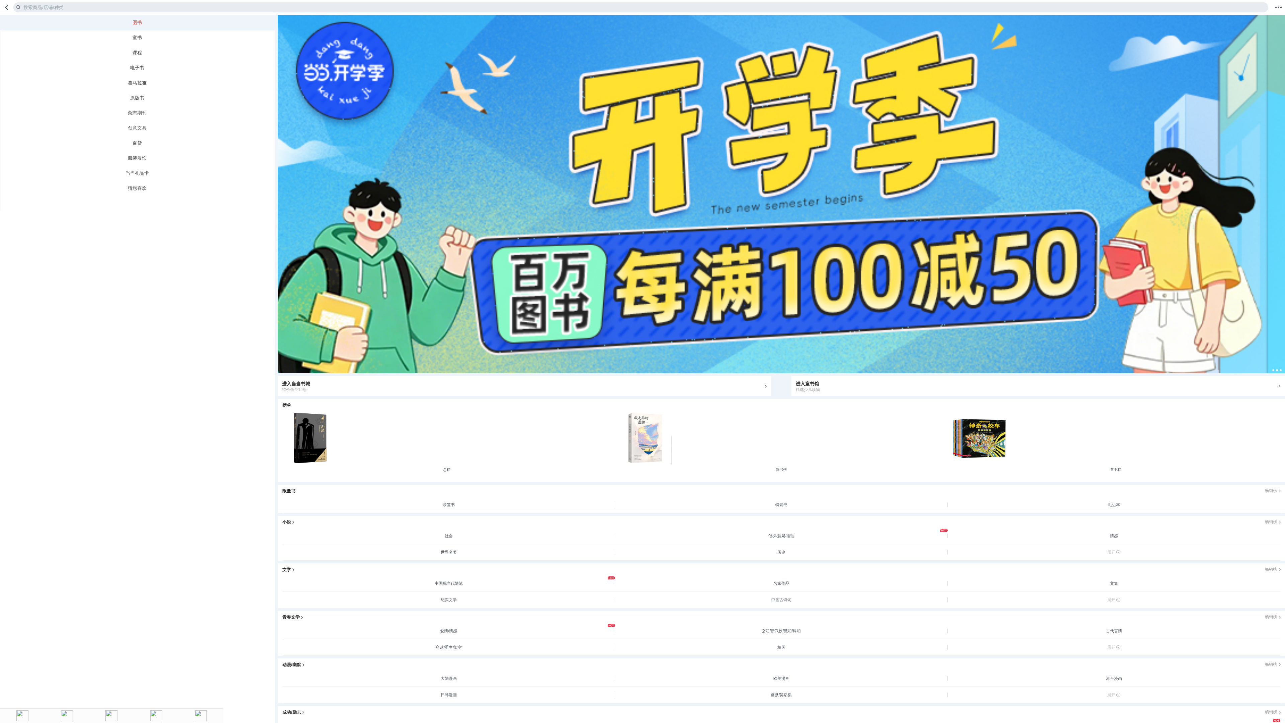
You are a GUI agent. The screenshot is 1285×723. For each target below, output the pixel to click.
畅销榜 (1271, 490)
